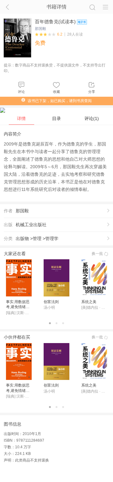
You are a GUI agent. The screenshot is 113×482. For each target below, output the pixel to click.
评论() (91, 118)
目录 (56, 118)
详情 (21, 118)
